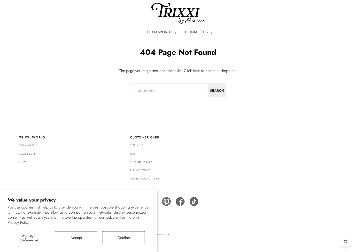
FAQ (132, 154)
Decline (123, 237)
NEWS (23, 162)
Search (217, 90)
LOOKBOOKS (27, 154)
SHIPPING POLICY (141, 162)
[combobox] (178, 90)
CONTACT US (197, 32)
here (196, 70)
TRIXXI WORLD (160, 32)
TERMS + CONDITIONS (145, 178)
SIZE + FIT (136, 145)
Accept (76, 237)
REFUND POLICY (140, 170)
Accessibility (160, 234)
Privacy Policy (19, 222)
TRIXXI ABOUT (28, 145)
